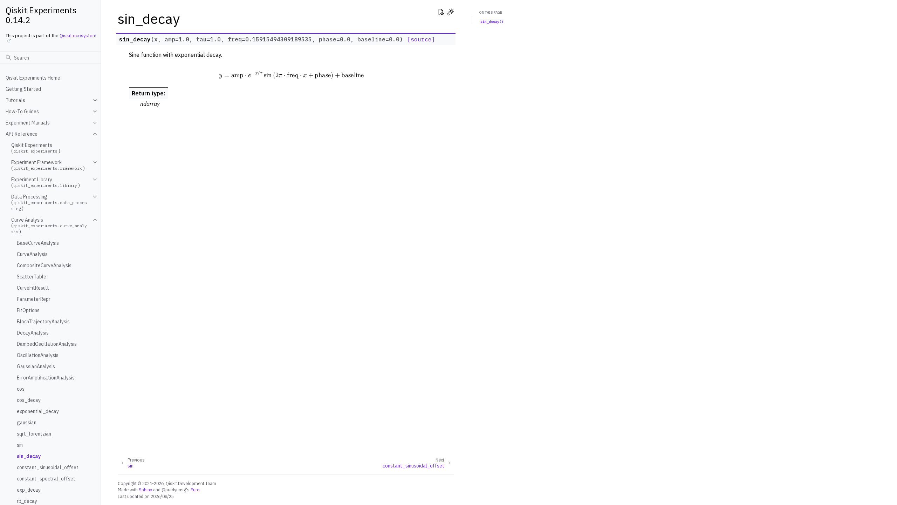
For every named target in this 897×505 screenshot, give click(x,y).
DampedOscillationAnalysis (47, 344)
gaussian (26, 422)
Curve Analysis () (49, 226)
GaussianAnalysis (36, 366)
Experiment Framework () (48, 165)
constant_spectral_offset (46, 479)
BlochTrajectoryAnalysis (43, 321)
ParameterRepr (33, 299)
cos (21, 389)
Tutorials (15, 100)
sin (20, 445)
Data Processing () (49, 202)
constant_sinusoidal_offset (47, 467)
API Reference (21, 134)
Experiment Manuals (28, 123)
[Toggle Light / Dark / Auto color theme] (450, 12)
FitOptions (28, 310)
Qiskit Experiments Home (33, 78)
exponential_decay (38, 411)
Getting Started (23, 89)
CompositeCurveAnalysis (44, 265)
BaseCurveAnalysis (38, 243)
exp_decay (29, 490)
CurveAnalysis (32, 254)
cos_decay (29, 400)
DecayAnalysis (33, 333)
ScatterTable (31, 277)
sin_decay (29, 456)
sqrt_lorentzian (34, 434)
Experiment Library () (45, 182)
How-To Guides (22, 111)
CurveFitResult (33, 288)
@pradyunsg (174, 489)
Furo (195, 489)
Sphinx (145, 489)
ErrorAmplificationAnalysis (46, 378)
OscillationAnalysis (38, 355)
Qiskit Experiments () (35, 148)
